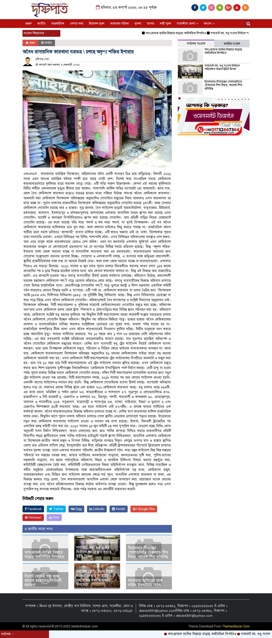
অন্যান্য (208, 24)
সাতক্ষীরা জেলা (186, 24)
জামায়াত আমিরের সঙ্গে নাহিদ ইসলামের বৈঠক (145, 582)
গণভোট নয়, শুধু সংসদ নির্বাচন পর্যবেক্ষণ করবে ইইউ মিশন (228, 33)
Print (55, 518)
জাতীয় (41, 24)
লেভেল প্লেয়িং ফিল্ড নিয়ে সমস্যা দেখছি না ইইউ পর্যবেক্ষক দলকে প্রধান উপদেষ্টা (94, 578)
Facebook (34, 509)
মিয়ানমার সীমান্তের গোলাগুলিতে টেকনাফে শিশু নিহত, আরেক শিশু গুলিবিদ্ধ (148, 552)
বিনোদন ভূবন (96, 24)
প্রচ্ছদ (28, 24)
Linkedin (98, 509)
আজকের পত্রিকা (119, 24)
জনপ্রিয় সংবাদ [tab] (232, 44)
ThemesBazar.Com (235, 626)
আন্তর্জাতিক (57, 24)
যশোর (150, 24)
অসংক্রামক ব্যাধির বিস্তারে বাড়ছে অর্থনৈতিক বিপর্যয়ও (159, 33)
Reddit (120, 509)
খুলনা (138, 24)
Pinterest (34, 518)
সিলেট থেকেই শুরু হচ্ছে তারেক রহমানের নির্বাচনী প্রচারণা (43, 580)
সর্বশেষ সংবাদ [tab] (196, 44)
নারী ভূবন (165, 24)
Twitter (57, 509)
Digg (78, 509)
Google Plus (146, 509)
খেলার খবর (76, 24)
